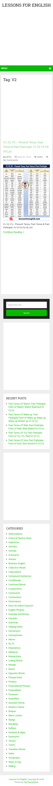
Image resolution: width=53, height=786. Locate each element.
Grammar (13, 622)
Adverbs (12, 546)
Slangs (11, 719)
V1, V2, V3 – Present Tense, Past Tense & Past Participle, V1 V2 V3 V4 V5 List (26, 146)
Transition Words (16, 749)
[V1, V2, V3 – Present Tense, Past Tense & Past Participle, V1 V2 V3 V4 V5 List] (26, 193)
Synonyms (13, 736)
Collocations (14, 572)
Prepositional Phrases (19, 686)
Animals (12, 550)
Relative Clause (16, 707)
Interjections (14, 656)
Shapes (12, 711)
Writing (11, 766)
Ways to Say (14, 762)
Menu (4, 68)
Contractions (14, 597)
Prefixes (12, 681)
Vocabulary (14, 757)
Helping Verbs (15, 627)
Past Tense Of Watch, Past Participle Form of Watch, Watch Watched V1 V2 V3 (27, 407)
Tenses (12, 741)
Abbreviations (15, 534)
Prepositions (14, 690)
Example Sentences (18, 614)
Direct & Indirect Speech (20, 605)
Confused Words (17, 584)
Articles (12, 559)
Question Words (16, 703)
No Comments (10, 160)
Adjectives (13, 542)
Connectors (14, 593)
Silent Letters (15, 715)
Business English (16, 563)
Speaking (13, 724)
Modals (12, 665)
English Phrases (16, 610)
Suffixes (12, 728)
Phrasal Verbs (15, 677)
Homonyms (14, 631)
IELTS (11, 643)
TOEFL (12, 745)
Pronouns (13, 694)
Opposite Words (16, 673)
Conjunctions (15, 588)
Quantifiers (13, 698)
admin (8, 157)
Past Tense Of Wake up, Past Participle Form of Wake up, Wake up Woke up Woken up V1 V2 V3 (27, 417)
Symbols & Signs (16, 732)
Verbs (40, 157)
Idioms (11, 639)
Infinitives (13, 652)
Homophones (15, 635)
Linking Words (15, 660)
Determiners (14, 601)
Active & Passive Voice (20, 538)
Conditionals (14, 580)
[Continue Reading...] (13, 232)
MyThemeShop (31, 782)
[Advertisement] (26, 37)
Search (26, 313)
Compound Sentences (19, 576)
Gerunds (12, 618)
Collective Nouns (17, 567)
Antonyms (13, 555)
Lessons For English (26, 5)
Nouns (11, 669)
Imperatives (14, 648)
